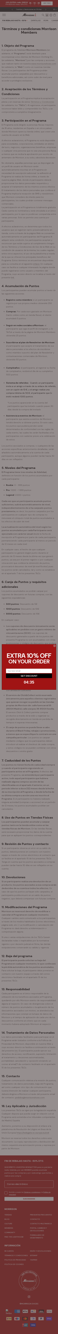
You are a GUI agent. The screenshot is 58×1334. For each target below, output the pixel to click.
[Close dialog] (54, 646)
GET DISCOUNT (29, 675)
